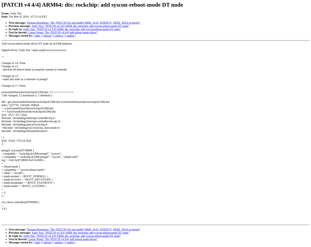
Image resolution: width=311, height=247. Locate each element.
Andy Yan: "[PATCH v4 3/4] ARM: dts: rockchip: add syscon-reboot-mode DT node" (80, 26)
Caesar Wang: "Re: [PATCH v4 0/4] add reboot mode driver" (63, 32)
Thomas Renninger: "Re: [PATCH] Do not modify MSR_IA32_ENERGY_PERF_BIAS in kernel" (83, 22)
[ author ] (70, 35)
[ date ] (38, 35)
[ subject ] (58, 35)
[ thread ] (47, 35)
